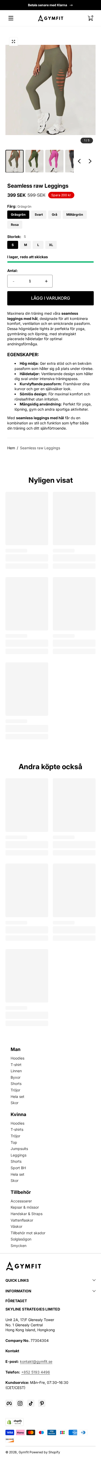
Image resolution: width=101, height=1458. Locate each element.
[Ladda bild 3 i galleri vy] (54, 161)
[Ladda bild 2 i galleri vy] (34, 161)
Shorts (16, 1083)
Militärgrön (74, 214)
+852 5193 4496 (35, 1372)
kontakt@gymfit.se (36, 1361)
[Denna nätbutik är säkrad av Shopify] (14, 1422)
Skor (14, 1102)
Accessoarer (21, 1201)
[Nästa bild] (90, 161)
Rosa (15, 225)
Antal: (12, 270)
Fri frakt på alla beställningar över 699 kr (47, 5)
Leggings (18, 1155)
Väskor (16, 1226)
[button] (90, 18)
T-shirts (17, 1129)
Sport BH (18, 1168)
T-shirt (16, 1064)
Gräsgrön (18, 214)
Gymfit (24, 1452)
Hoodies (17, 1058)
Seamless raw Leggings (40, 448)
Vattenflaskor (22, 1220)
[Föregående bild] (79, 161)
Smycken (18, 1245)
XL (51, 245)
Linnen (16, 1071)
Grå (54, 214)
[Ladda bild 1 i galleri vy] (14, 161)
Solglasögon (21, 1239)
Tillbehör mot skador (28, 1233)
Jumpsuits (19, 1148)
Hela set (17, 1096)
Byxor (15, 1077)
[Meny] (10, 18)
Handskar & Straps (26, 1213)
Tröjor (15, 1090)
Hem (11, 448)
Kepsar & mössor (25, 1207)
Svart (39, 214)
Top (14, 1142)
